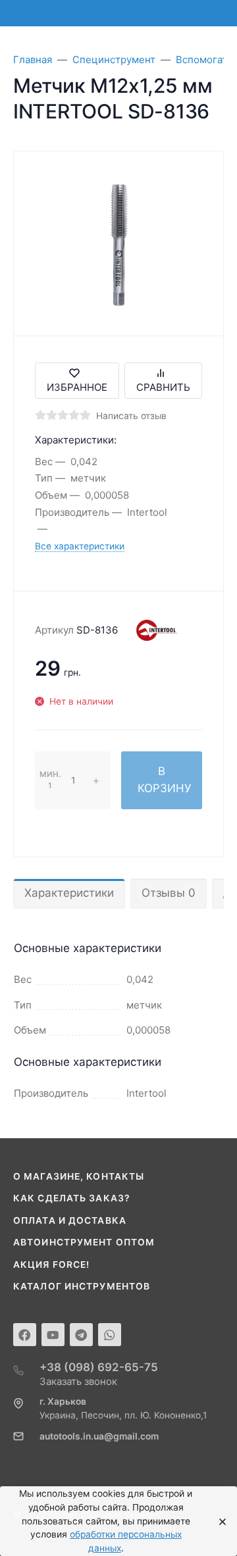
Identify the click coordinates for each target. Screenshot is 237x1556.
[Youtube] (53, 1334)
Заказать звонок (78, 1381)
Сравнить (163, 387)
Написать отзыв (131, 416)
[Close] (218, 1521)
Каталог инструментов (81, 1286)
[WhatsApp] (109, 1334)
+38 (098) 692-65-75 (99, 1367)
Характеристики (69, 892)
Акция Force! (51, 1264)
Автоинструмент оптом (84, 1242)
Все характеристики (79, 546)
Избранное (77, 387)
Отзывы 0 (169, 892)
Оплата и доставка (69, 1220)
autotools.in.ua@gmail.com (99, 1436)
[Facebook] (24, 1334)
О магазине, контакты (78, 1176)
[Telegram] (81, 1334)
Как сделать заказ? (71, 1198)
